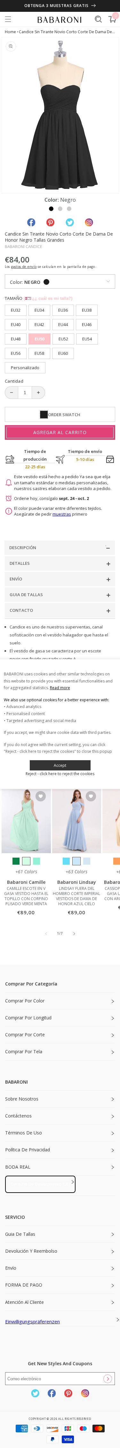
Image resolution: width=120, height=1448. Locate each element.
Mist (87, 861)
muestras (61, 514)
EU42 (39, 324)
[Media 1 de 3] (51, 208)
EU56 (15, 353)
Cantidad (14, 381)
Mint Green (26, 861)
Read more (60, 687)
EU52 (63, 339)
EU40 (15, 324)
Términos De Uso (23, 1133)
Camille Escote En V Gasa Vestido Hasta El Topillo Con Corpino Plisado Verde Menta (26, 896)
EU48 (15, 339)
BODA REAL (17, 1167)
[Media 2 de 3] (60, 208)
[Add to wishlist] (41, 797)
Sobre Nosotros (21, 1099)
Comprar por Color (24, 1001)
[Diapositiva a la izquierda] (46, 934)
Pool (66, 861)
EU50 (39, 339)
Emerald (16, 861)
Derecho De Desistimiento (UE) (40, 1184)
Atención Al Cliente (24, 1302)
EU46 (87, 324)
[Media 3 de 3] (69, 208)
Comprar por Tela (23, 1051)
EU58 (39, 353)
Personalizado (25, 367)
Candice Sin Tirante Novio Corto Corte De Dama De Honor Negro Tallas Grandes (67, 32)
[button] (8, 19)
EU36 (63, 310)
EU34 (39, 310)
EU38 (87, 310)
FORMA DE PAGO (23, 1285)
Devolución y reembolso (31, 1251)
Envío (10, 1268)
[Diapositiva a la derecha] (74, 934)
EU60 (63, 353)
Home (10, 32)
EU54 (87, 339)
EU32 (15, 310)
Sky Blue (76, 861)
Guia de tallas (20, 1234)
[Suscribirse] (107, 1378)
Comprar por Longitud (28, 1018)
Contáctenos (18, 1116)
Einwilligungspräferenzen (32, 1321)
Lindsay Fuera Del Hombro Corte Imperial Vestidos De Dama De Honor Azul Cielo (76, 896)
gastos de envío (24, 266)
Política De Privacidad (27, 1150)
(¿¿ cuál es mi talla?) (48, 298)
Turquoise (36, 861)
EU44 (63, 324)
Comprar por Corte (25, 1035)
